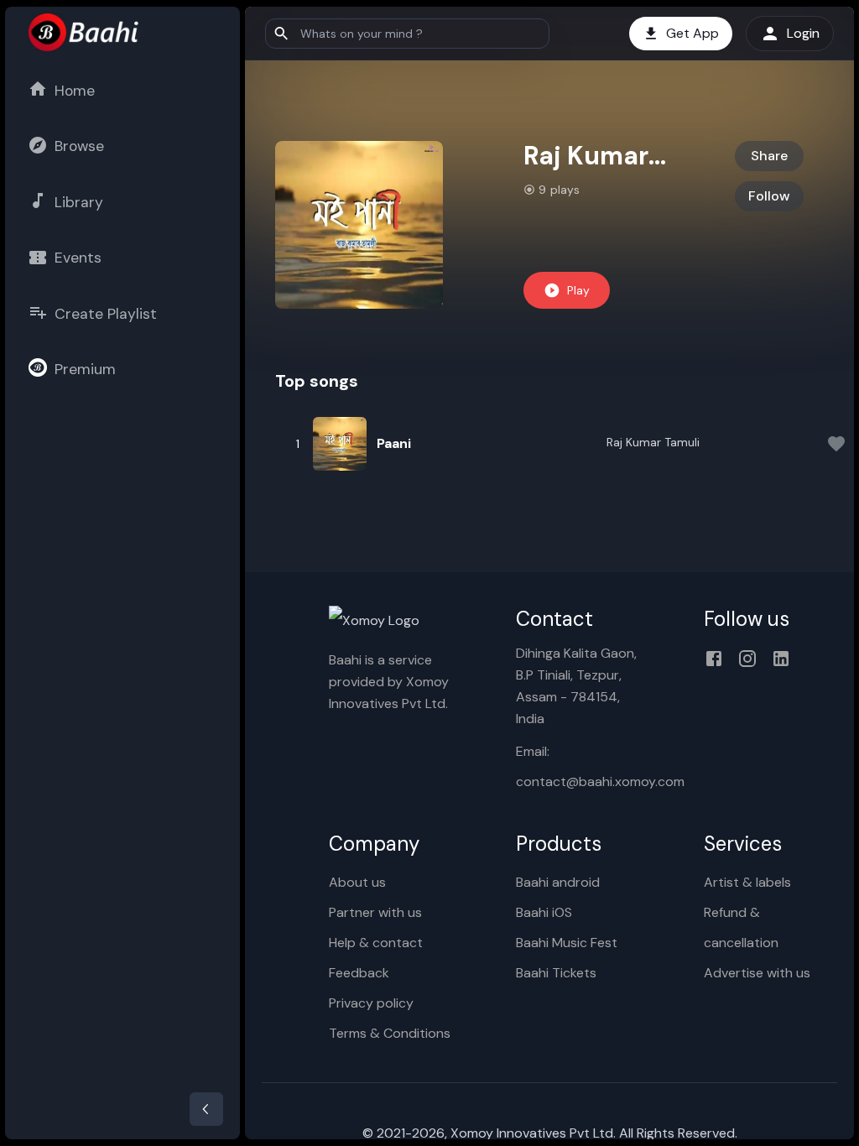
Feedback (359, 973)
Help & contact (376, 942)
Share (769, 155)
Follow (769, 196)
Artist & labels (747, 882)
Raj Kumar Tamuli (653, 442)
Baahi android (558, 882)
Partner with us (375, 912)
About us (357, 882)
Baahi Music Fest (566, 942)
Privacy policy (371, 1003)
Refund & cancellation (741, 927)
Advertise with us (757, 973)
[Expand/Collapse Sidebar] (206, 1109)
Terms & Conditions (389, 1033)
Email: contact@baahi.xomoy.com (582, 766)
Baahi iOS (544, 912)
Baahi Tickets (556, 973)
